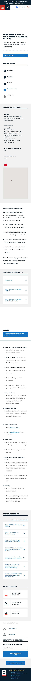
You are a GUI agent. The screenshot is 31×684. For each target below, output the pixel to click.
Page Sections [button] (9, 55)
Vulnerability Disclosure (19, 673)
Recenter (5, 165)
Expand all (15, 520)
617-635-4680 (12, 634)
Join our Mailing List (15, 654)
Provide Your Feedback (15, 663)
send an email (12, 628)
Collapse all (24, 520)
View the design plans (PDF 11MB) (14, 334)
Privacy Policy (15, 672)
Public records (16, 675)
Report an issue (16, 670)
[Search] (28, 7)
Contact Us (14, 678)
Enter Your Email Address (12, 644)
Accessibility (15, 677)
